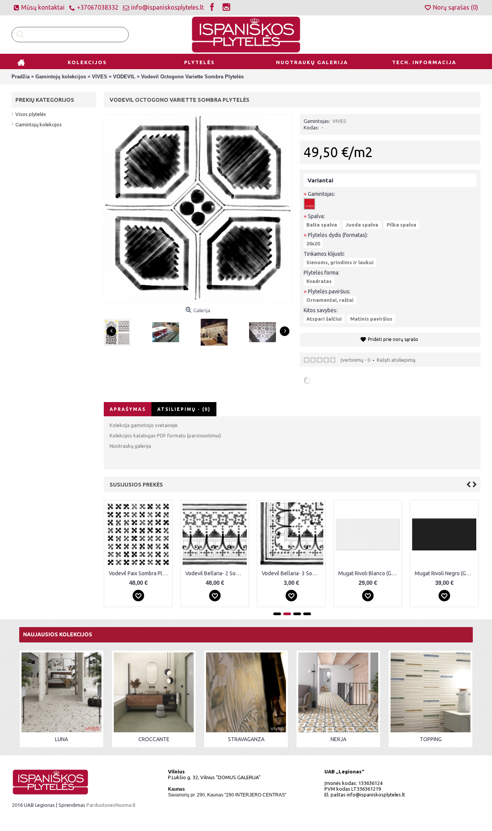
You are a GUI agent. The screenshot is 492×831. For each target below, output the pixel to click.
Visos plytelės (30, 114)
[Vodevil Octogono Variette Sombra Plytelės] (120, 329)
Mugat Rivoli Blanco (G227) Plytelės (369, 573)
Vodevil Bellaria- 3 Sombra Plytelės (292, 573)
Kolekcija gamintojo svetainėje (144, 425)
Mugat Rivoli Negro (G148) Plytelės (445, 573)
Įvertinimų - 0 (355, 360)
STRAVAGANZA (246, 739)
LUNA (61, 739)
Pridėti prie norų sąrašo (393, 339)
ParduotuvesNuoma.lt (111, 805)
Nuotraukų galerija (130, 446)
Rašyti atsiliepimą (396, 360)
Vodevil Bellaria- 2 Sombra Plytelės (216, 573)
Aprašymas (128, 409)
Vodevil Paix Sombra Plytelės (139, 573)
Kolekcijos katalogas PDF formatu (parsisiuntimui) (165, 435)
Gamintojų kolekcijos (38, 124)
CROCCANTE (154, 739)
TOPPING (431, 739)
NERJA (338, 739)
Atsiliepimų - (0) (184, 409)
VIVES (339, 121)
